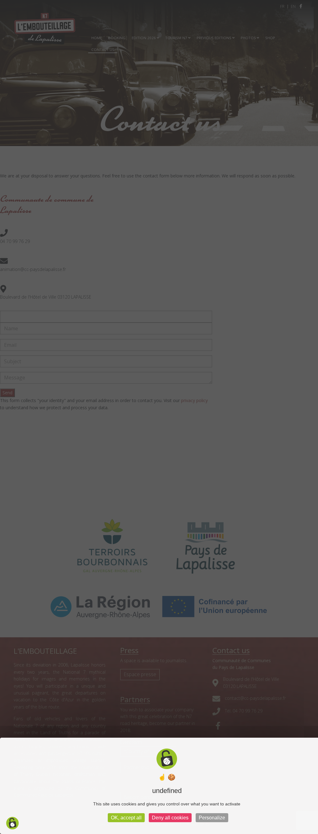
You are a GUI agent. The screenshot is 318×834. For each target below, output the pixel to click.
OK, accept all (126, 817)
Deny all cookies (170, 817)
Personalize (212, 817)
